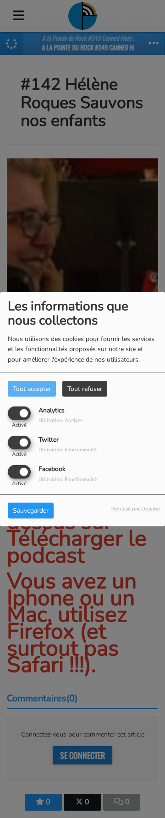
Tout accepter (32, 388)
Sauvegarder (31, 510)
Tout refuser (84, 388)
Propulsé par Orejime (135, 508)
